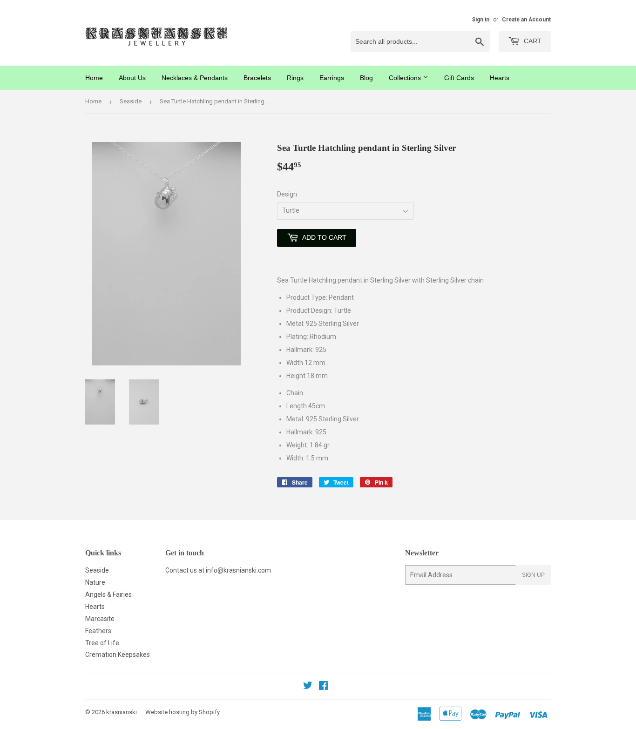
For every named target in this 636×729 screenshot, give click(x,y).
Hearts (499, 77)
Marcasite (100, 618)
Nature (95, 582)
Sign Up (533, 575)
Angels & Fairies (108, 594)
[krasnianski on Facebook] (323, 686)
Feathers (98, 630)
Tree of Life (102, 643)
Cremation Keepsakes (117, 654)
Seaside (131, 101)
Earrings (331, 77)
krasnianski (121, 712)
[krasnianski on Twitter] (307, 686)
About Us (132, 77)
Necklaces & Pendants (195, 77)
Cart (531, 41)
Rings (295, 77)
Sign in (480, 19)
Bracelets (257, 77)
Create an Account (526, 19)
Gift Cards (459, 77)
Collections (406, 77)
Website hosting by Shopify (182, 712)
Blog (366, 77)
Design (287, 194)
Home (94, 77)
